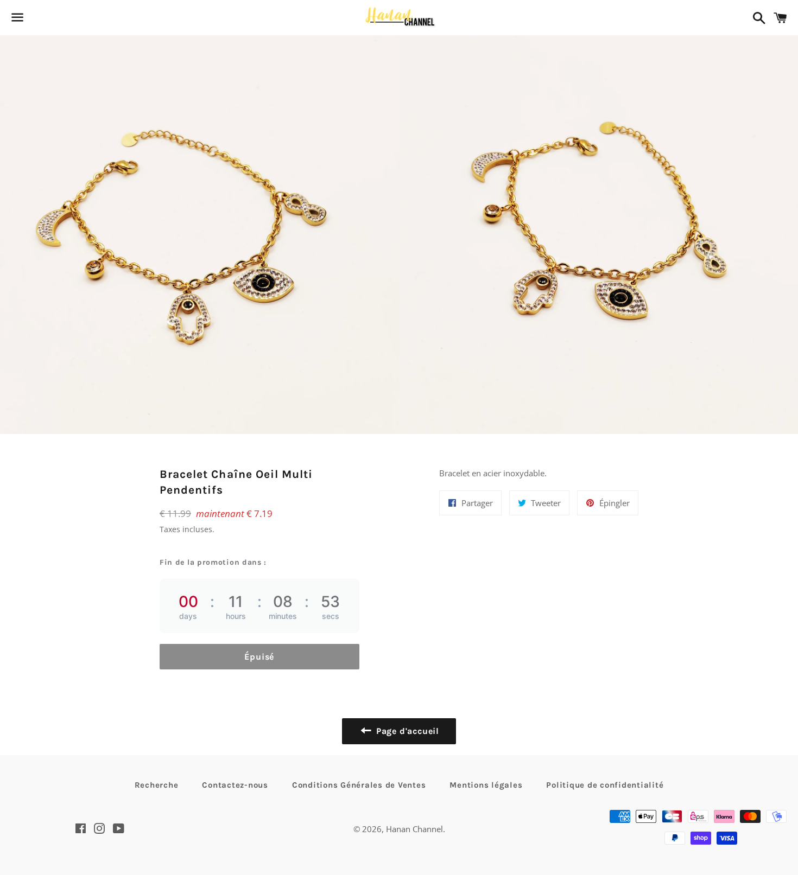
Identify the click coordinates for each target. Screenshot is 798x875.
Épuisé (259, 657)
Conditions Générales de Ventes (359, 785)
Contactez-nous (235, 785)
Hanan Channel (414, 828)
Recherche (157, 785)
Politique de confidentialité (604, 785)
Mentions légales (485, 785)
